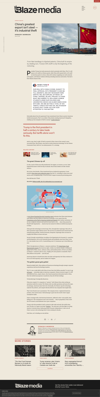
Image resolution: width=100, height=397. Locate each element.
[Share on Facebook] (45, 319)
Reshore (48, 306)
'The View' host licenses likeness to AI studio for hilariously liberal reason (23, 363)
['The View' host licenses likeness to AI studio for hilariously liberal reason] (25, 350)
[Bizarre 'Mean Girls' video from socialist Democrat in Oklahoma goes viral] (63, 154)
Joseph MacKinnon (69, 358)
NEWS (83, 6)
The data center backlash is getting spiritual (53, 153)
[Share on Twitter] (48, 319)
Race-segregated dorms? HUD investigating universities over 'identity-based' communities (73, 363)
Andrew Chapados (19, 358)
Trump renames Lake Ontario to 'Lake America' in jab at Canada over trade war (50, 363)
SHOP (83, 10)
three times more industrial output (41, 173)
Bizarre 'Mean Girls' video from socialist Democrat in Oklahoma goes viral (72, 153)
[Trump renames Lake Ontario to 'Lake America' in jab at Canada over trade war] (50, 350)
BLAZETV (83, 9)
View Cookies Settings (77, 393)
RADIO (83, 8)
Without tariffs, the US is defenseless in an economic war (47, 181)
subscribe (97, 1)
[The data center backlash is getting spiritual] (45, 154)
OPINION (83, 7)
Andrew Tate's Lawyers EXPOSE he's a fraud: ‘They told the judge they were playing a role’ (35, 153)
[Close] (98, 393)
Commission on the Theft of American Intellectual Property (42, 220)
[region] (50, 393)
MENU (95, 7)
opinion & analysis (19, 20)
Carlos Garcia (43, 358)
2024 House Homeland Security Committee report (41, 216)
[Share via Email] (51, 319)
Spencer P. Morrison (23, 34)
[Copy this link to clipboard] (55, 319)
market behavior (55, 119)
